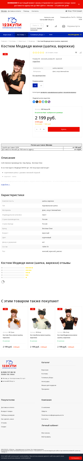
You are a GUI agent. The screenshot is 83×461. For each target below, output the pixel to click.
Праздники (45, 389)
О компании (46, 407)
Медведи (32, 41)
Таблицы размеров (7, 415)
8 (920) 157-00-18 (8, 372)
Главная (4, 41)
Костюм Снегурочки (36, 29)
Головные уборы (37, 34)
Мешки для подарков (49, 385)
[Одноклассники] (40, 101)
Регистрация (77, 11)
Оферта (44, 411)
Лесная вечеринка (69, 92)
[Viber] (49, 101)
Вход (69, 11)
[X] (37, 101)
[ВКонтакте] (34, 101)
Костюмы (21, 34)
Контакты (35, 11)
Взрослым (7, 34)
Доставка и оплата (14, 11)
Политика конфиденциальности (53, 415)
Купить (63, 129)
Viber (8, 374)
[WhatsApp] (46, 101)
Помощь (26, 11)
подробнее (5, 184)
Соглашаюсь (75, 458)
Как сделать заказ (7, 419)
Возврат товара (6, 411)
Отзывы (4, 423)
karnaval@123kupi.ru (47, 20)
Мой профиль (46, 437)
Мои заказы (46, 433)
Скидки (3, 427)
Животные (22, 41)
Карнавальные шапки (55, 92)
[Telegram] (43, 101)
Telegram (12, 374)
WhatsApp (3, 374)
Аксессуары (45, 381)
